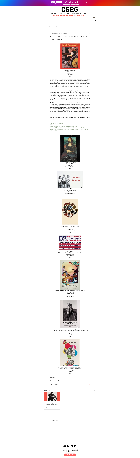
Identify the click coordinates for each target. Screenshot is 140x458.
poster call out (51, 26)
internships (67, 26)
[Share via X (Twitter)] (52, 380)
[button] (94, 17)
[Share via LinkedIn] (55, 380)
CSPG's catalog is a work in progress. (54, 4)
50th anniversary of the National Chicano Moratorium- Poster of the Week (52, 404)
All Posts (45, 26)
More (90, 26)
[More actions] (89, 33)
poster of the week (59, 26)
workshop (78, 26)
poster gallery (52, 377)
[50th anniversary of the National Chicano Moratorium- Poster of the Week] (52, 396)
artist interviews (84, 26)
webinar (72, 26)
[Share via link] (58, 380)
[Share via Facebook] (50, 380)
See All (94, 390)
